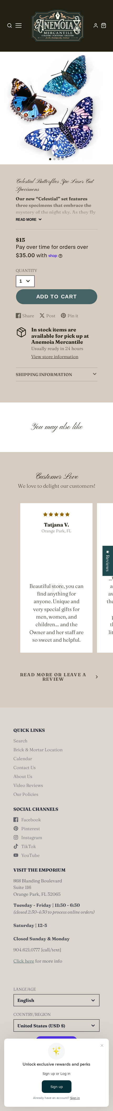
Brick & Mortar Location (38, 749)
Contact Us (24, 767)
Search (20, 740)
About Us (22, 776)
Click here (23, 961)
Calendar (22, 758)
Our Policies (25, 794)
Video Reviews (28, 785)
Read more (26, 220)
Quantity (26, 270)
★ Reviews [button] (108, 561)
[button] (50, 159)
